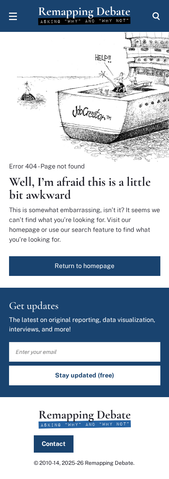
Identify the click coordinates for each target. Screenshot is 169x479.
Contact (54, 444)
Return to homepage (84, 266)
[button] (13, 16)
